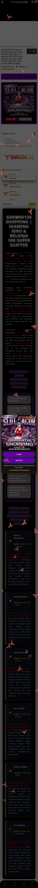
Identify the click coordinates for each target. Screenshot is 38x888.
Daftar (19, 460)
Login (19, 454)
